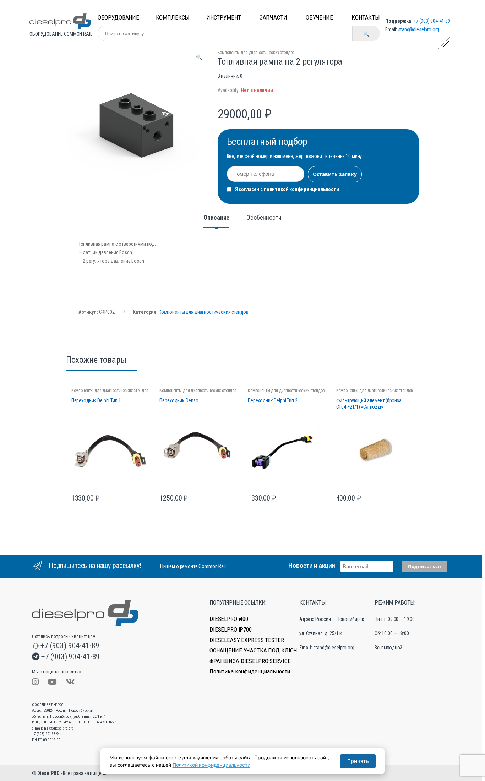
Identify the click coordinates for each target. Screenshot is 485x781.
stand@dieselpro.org (418, 29)
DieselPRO (48, 773)
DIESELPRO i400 (228, 619)
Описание (216, 217)
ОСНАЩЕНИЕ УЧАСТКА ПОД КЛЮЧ (253, 650)
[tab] (216, 220)
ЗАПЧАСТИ (273, 17)
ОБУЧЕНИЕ (319, 17)
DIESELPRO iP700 (230, 629)
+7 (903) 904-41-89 (432, 21)
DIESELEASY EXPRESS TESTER (246, 640)
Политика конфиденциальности (249, 671)
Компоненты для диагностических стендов (256, 52)
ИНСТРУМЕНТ (223, 17)
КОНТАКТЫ (366, 17)
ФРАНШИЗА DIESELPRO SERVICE (249, 661)
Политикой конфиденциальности (211, 765)
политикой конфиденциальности (301, 189)
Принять (358, 761)
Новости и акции (311, 566)
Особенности (263, 217)
